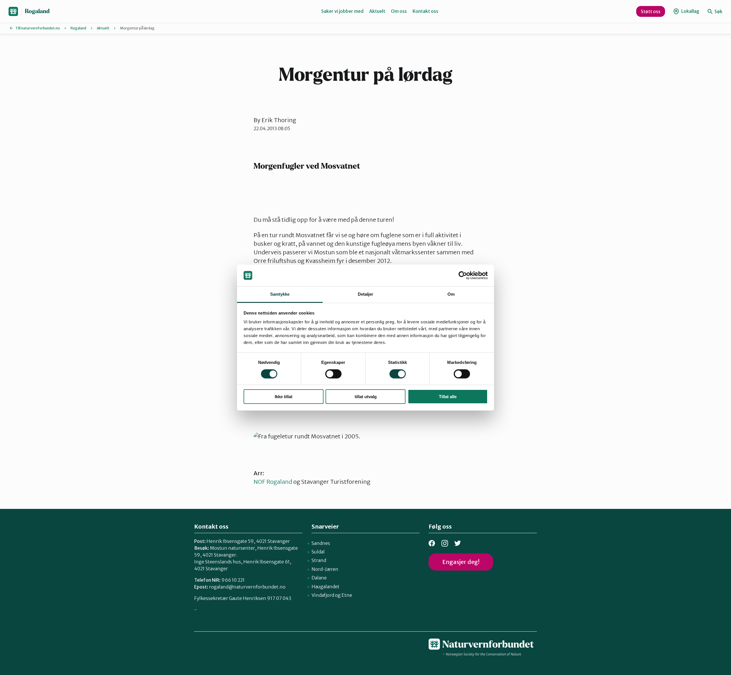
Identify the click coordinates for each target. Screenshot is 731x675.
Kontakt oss (425, 11)
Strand (319, 560)
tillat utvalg (366, 396)
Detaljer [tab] (365, 294)
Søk (718, 11)
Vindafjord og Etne (332, 595)
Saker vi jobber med (342, 11)
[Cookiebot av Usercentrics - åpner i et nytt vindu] (463, 275)
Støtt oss (650, 11)
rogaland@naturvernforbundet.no (247, 587)
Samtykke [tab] (280, 294)
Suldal (318, 552)
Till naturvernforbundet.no (37, 28)
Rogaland (37, 11)
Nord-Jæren (325, 569)
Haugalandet (326, 586)
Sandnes (321, 543)
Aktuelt (377, 11)
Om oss (399, 11)
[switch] (333, 373)
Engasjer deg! (460, 561)
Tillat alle (448, 396)
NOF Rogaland (273, 481)
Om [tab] (451, 294)
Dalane (319, 578)
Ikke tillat (283, 396)
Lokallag (689, 11)
